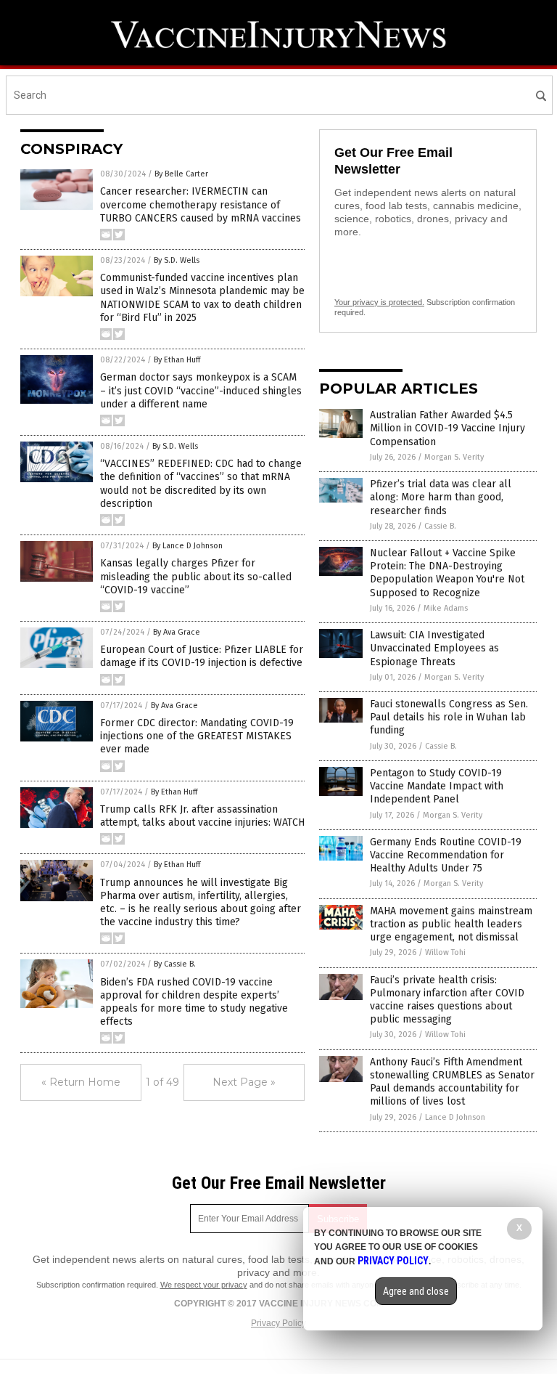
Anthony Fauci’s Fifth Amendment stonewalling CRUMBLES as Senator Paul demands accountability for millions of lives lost (452, 1082)
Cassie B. (440, 526)
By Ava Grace (176, 632)
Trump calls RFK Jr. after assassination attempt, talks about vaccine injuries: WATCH (202, 816)
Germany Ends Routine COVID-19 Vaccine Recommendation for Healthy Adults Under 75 (445, 855)
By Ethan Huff (177, 360)
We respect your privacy (203, 1284)
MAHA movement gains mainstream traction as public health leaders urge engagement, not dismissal (451, 924)
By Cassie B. (175, 964)
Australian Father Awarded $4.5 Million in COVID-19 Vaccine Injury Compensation (447, 428)
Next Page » (244, 1082)
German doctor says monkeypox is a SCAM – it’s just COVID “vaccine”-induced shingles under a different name (201, 390)
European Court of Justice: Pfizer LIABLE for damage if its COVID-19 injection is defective (201, 656)
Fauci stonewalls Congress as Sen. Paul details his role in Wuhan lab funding (449, 717)
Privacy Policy (278, 1323)
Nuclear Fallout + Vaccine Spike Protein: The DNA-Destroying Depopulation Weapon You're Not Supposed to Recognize (447, 573)
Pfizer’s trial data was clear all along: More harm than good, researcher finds (440, 497)
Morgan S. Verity (454, 457)
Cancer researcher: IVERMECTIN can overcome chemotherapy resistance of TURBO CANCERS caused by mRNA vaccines (200, 204)
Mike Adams (446, 608)
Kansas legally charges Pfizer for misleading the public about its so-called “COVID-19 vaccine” (196, 576)
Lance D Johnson (455, 1117)
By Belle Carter (181, 174)
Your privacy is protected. (379, 302)
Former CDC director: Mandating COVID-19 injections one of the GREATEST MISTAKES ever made (197, 736)
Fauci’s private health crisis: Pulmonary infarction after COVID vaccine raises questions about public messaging (447, 1000)
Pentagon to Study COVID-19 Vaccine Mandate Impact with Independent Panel (436, 786)
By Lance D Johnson (187, 545)
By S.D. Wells (176, 260)
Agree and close (416, 1291)
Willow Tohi (445, 952)
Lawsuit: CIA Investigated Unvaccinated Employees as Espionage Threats (434, 648)
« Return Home (80, 1082)
